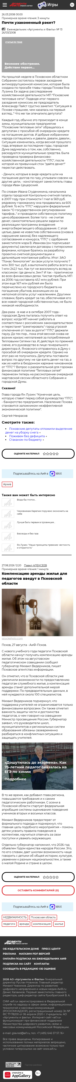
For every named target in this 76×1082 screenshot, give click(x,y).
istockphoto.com (12, 638)
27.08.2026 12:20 (11, 565)
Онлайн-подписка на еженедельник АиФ (34, 958)
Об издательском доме (21, 948)
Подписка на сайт (17, 963)
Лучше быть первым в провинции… (36, 522)
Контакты (41, 963)
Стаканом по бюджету (25, 439)
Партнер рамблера (33, 1065)
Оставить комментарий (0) (38, 890)
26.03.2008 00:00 (12, 14)
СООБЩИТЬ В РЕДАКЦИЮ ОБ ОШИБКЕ (29, 968)
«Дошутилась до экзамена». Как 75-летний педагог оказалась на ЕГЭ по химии (36, 767)
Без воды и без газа (27, 533)
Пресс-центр (51, 948)
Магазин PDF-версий (34, 953)
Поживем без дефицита (27, 436)
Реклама (9, 953)
